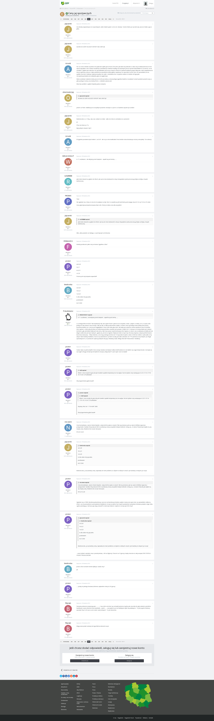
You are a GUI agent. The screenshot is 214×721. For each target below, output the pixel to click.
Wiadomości (111, 708)
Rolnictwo (95, 708)
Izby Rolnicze (80, 690)
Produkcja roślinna (97, 696)
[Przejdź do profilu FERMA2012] (68, 247)
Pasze (94, 684)
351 (92, 19)
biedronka (68, 284)
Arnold (68, 63)
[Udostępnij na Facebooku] (63, 676)
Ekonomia (63, 709)
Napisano (83, 24)
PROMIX (68, 196)
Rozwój (110, 690)
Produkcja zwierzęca (97, 699)
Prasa (93, 690)
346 (75, 19)
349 (85, 19)
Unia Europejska (112, 699)
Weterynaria (111, 705)
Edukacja (63, 703)
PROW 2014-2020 (97, 705)
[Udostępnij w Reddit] (71, 676)
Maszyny (79, 699)
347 (78, 19)
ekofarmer (76, 15)
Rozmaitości (111, 687)
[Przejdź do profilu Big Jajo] (68, 609)
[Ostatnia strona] (113, 19)
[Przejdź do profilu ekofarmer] (62, 14)
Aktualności (64, 687)
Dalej (110, 19)
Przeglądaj (125, 3)
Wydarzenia (111, 711)
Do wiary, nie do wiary (67, 697)
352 (95, 19)
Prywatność (138, 718)
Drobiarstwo (93, 15)
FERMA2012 (68, 241)
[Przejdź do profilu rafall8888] (68, 181)
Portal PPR (115, 3)
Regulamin (120, 718)
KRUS (78, 693)
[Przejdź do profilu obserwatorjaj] (68, 98)
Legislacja (79, 696)
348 (82, 19)
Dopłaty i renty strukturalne (65, 693)
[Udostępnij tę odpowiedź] (152, 24)
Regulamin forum (129, 718)
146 (152, 13)
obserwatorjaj (68, 92)
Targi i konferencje (113, 693)
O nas (114, 718)
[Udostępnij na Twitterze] (61, 676)
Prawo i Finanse (96, 693)
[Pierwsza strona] (61, 19)
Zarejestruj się (84, 660)
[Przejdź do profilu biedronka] (68, 290)
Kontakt (151, 718)
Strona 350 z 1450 (120, 19)
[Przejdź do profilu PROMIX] (68, 201)
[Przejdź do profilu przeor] (68, 267)
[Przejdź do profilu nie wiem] (68, 427)
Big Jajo (68, 603)
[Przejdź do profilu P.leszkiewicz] (68, 317)
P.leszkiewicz (68, 311)
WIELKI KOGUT (68, 156)
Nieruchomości (81, 706)
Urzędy (110, 702)
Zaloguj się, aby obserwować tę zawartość (129, 13)
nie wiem (68, 422)
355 (106, 19)
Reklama (145, 718)
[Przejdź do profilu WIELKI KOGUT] (68, 162)
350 (89, 19)
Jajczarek (68, 24)
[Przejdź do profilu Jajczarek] (68, 29)
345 (71, 19)
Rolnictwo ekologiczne (114, 684)
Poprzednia (66, 19)
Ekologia (63, 706)
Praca (93, 687)
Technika (110, 696)
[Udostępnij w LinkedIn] (74, 676)
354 (102, 19)
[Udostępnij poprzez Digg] (66, 676)
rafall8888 (68, 176)
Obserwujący (145, 13)
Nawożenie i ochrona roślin (82, 702)
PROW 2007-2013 (97, 702)
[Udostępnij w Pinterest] (76, 676)
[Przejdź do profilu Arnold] (68, 69)
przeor (68, 261)
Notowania (80, 709)
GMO (78, 687)
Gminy (78, 684)
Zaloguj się (129, 660)
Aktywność (136, 3)
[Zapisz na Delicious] (69, 676)
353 (99, 19)
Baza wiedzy (64, 690)
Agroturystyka (65, 684)
